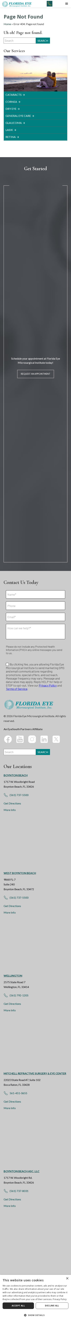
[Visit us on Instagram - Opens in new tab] (32, 739)
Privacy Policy (60, 1299)
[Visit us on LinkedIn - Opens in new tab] (44, 739)
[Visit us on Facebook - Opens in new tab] (8, 739)
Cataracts (14, 94)
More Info (10, 809)
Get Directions (12, 803)
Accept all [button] (18, 1305)
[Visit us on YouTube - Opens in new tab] (20, 739)
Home (7, 24)
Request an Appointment (35, 373)
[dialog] (35, 1298)
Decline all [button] (52, 1305)
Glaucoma (14, 122)
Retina (11, 136)
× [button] (67, 1278)
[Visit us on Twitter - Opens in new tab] (56, 739)
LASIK (9, 129)
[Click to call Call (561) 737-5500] (49, 4)
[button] (67, 4)
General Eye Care (18, 115)
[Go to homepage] (17, 4)
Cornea (11, 101)
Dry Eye (11, 108)
